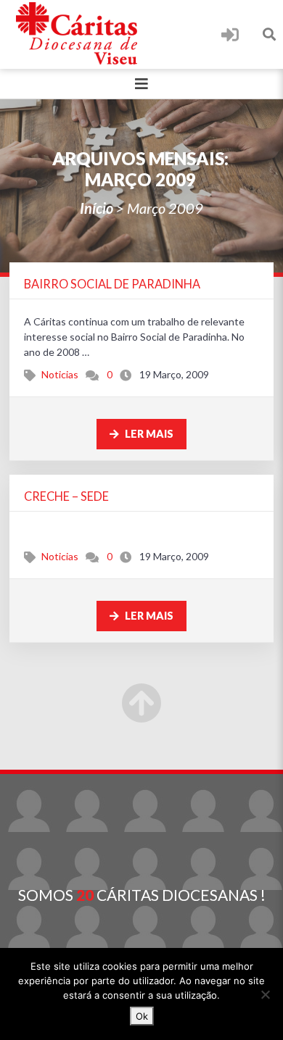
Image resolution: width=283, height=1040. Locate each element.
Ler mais (148, 434)
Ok (142, 1016)
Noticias (59, 374)
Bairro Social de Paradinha (112, 284)
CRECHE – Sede (66, 496)
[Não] (265, 994)
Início (96, 208)
